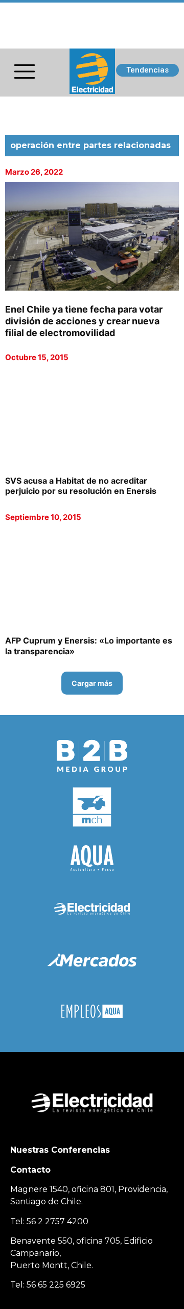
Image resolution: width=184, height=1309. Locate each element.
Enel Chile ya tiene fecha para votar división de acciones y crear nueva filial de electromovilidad (84, 321)
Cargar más (92, 683)
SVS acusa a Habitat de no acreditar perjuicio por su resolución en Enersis (80, 485)
